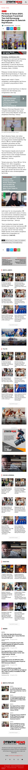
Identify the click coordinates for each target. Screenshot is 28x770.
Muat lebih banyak (13, 325)
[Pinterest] (15, 28)
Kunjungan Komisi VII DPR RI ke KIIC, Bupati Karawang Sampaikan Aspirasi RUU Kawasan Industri (20, 301)
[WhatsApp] (18, 28)
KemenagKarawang (17, 242)
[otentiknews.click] (3, 26)
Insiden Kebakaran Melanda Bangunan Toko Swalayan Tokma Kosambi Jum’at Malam (20, 576)
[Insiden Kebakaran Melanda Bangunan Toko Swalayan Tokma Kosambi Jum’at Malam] (21, 569)
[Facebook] (8, 28)
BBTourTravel (9, 240)
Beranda (3, 7)
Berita (7, 7)
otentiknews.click (9, 25)
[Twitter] (11, 28)
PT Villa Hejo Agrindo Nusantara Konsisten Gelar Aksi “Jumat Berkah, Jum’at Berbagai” (7, 284)
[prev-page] (3, 678)
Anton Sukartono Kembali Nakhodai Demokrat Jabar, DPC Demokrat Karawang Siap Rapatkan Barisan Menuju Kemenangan (20, 318)
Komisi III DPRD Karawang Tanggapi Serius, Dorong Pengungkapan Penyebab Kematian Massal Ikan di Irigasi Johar (20, 616)
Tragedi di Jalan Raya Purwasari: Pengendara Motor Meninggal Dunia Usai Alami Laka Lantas (7, 576)
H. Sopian (16, 240)
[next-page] (5, 678)
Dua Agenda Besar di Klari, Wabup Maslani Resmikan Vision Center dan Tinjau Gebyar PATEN (7, 300)
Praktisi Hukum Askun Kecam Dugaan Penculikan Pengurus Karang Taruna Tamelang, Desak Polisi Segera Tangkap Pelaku (20, 595)
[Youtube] (22, 759)
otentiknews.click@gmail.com (16, 755)
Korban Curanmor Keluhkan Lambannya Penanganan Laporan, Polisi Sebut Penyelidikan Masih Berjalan (7, 595)
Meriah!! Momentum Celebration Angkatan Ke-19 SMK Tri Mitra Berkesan (20, 261)
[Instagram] (9, 759)
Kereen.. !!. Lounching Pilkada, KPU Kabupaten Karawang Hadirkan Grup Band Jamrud (7, 262)
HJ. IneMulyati (22, 240)
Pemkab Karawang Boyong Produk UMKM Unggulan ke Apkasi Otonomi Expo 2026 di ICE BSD (20, 285)
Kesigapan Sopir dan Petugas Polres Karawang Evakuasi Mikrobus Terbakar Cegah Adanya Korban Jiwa (13, 553)
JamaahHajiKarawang (7, 242)
